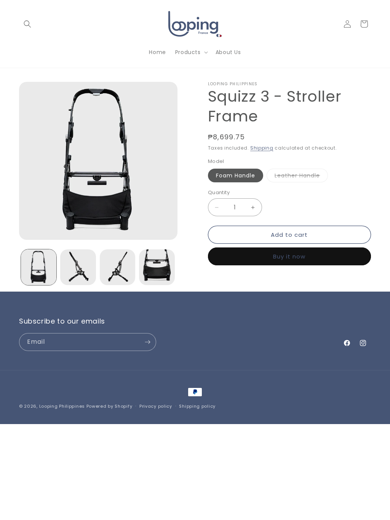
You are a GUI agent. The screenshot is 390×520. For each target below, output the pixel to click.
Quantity (219, 192)
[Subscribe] (147, 342)
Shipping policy (197, 406)
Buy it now (289, 256)
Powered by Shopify (109, 406)
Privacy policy (155, 406)
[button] (27, 24)
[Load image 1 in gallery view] (38, 267)
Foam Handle (235, 175)
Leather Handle (301, 176)
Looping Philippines (62, 406)
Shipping (261, 148)
